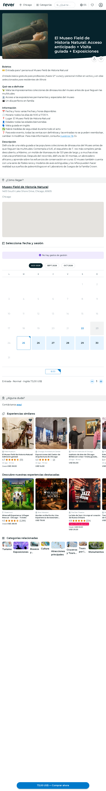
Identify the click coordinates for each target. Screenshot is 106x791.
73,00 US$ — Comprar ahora (53, 785)
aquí (19, 404)
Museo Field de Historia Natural (25, 187)
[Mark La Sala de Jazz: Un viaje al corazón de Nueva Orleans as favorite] (97, 481)
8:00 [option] (53, 371)
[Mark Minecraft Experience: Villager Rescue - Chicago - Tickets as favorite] (30, 481)
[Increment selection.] (101, 381)
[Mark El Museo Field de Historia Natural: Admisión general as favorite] (30, 420)
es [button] (85, 5)
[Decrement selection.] (92, 381)
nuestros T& (66, 136)
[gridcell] (23, 343)
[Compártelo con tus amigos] (94, 59)
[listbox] (53, 371)
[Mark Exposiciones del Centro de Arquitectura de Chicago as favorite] (64, 420)
